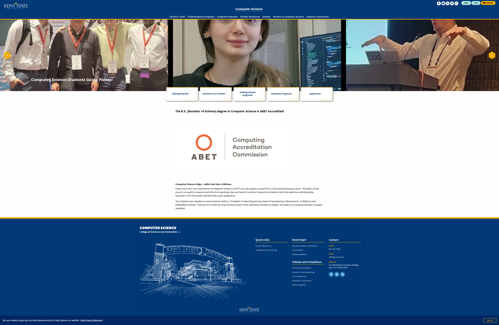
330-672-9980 (334, 248)
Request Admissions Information (305, 245)
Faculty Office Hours (263, 245)
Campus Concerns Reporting (303, 272)
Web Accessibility (299, 284)
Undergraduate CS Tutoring (266, 249)
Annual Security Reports (301, 267)
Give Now (489, 2)
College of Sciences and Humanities (158, 231)
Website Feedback (299, 254)
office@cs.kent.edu (336, 257)
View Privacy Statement (91, 320)
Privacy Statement (299, 276)
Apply (466, 2)
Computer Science (248, 8)
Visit (476, 2)
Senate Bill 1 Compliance (301, 280)
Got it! (490, 320)
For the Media (297, 249)
